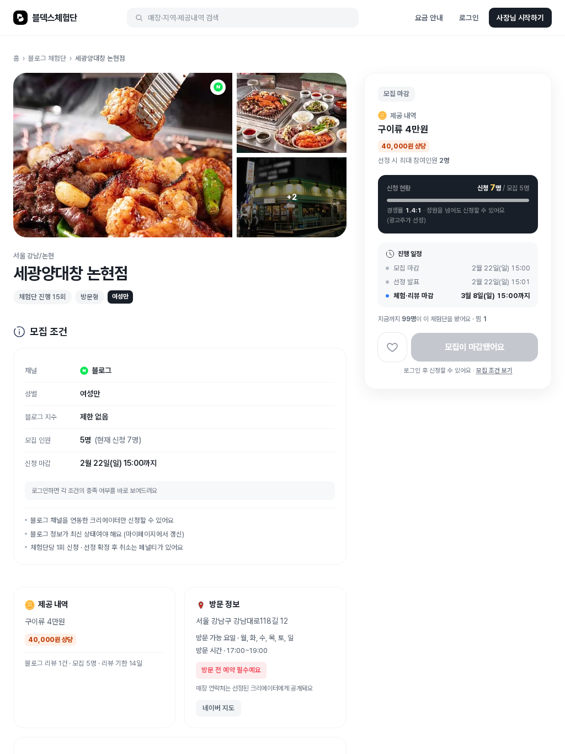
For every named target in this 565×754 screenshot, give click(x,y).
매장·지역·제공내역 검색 (183, 17)
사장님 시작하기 (520, 17)
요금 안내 (429, 17)
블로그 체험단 (47, 58)
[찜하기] (392, 347)
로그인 (469, 17)
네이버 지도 (218, 708)
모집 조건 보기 (494, 370)
